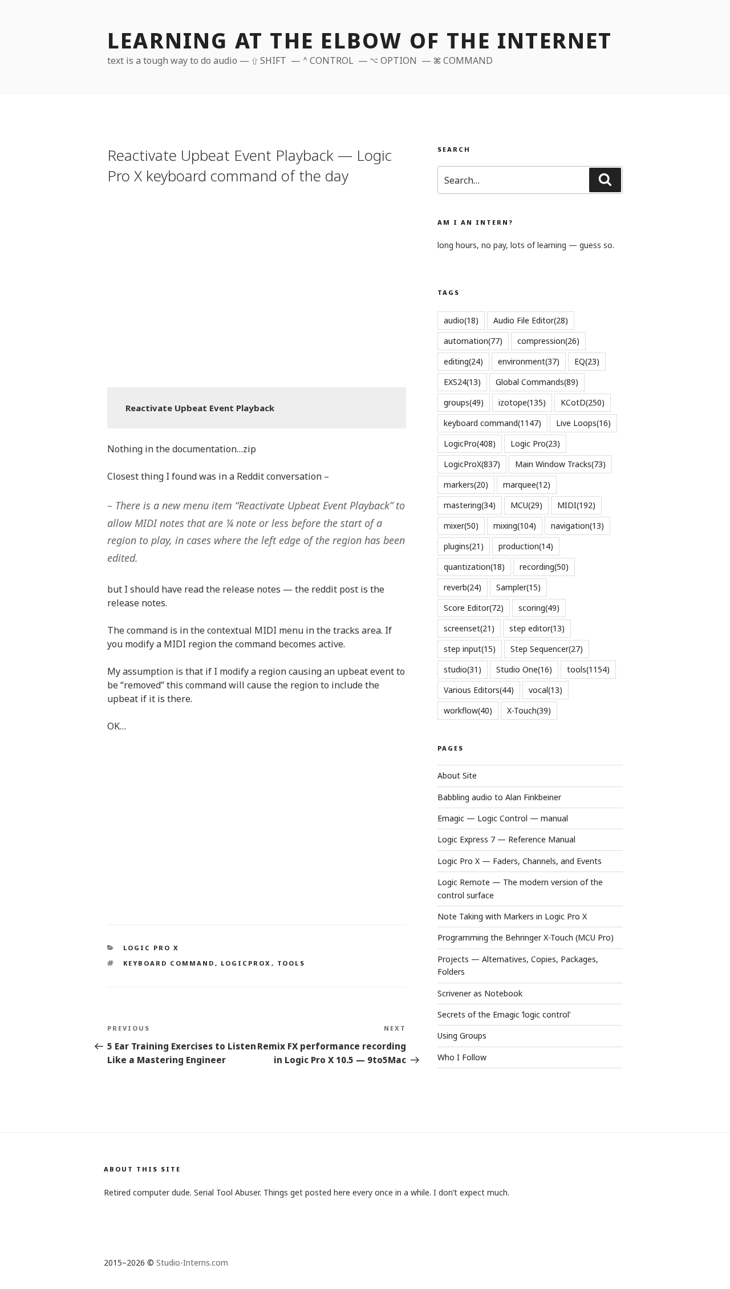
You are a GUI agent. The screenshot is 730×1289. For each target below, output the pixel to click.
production (525, 546)
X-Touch (529, 710)
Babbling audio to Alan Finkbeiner (499, 797)
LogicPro (470, 443)
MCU (526, 505)
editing (463, 361)
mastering (470, 505)
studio (462, 669)
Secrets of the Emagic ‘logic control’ (503, 1014)
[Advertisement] (256, 284)
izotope (522, 402)
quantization (474, 566)
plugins (464, 546)
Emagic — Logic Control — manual (502, 818)
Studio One (524, 669)
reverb (462, 587)
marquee (526, 484)
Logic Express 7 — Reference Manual (506, 839)
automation (473, 340)
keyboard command (169, 963)
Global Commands (537, 381)
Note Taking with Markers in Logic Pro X (512, 916)
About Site (457, 775)
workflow (468, 710)
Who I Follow (461, 1057)
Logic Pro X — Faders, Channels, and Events (519, 861)
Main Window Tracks (560, 464)
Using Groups (461, 1035)
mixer (461, 525)
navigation (577, 525)
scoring (538, 607)
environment (528, 361)
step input (470, 648)
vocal (545, 689)
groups (464, 402)
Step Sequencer (546, 648)
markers (466, 484)
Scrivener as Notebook (479, 993)
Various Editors (479, 689)
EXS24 (462, 381)
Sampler (518, 587)
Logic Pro (535, 443)
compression (548, 340)
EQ (586, 361)
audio (461, 320)
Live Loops (583, 422)
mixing (514, 525)
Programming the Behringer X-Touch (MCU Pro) (525, 937)
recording (544, 566)
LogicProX (246, 963)
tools (291, 963)
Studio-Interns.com (192, 1262)
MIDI (576, 505)
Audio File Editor (530, 320)
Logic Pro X (151, 947)
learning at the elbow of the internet (360, 40)
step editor (537, 628)
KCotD (583, 402)
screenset (469, 628)
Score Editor (474, 607)
